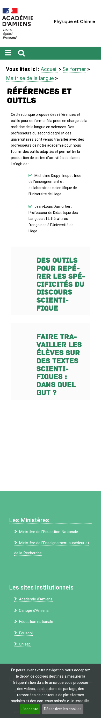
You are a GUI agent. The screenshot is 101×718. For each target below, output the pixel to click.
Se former (74, 69)
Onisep (25, 644)
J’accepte (29, 709)
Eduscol (26, 633)
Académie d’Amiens (36, 599)
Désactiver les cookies (63, 709)
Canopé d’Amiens (34, 610)
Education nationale (36, 621)
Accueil (49, 69)
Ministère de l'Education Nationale (48, 531)
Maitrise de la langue (30, 78)
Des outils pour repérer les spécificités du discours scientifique (61, 284)
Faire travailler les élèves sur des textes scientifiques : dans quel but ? (59, 364)
